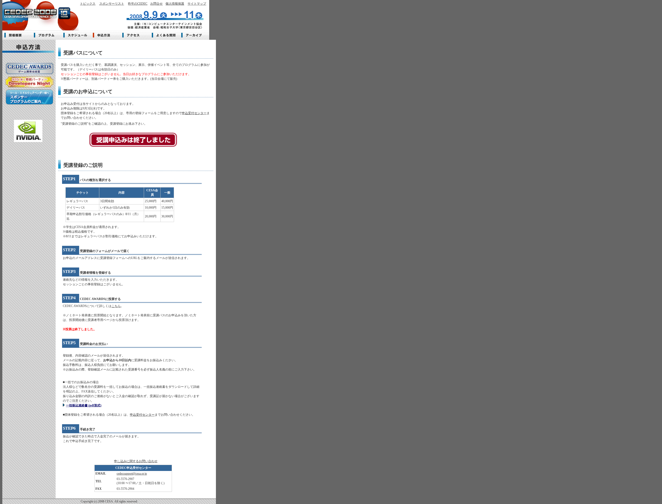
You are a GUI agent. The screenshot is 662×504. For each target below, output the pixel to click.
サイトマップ (196, 3)
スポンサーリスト (111, 3)
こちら (116, 306)
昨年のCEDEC (137, 3)
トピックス (87, 3)
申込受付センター (194, 113)
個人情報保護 (175, 3)
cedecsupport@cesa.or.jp (132, 473)
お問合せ (156, 3)
